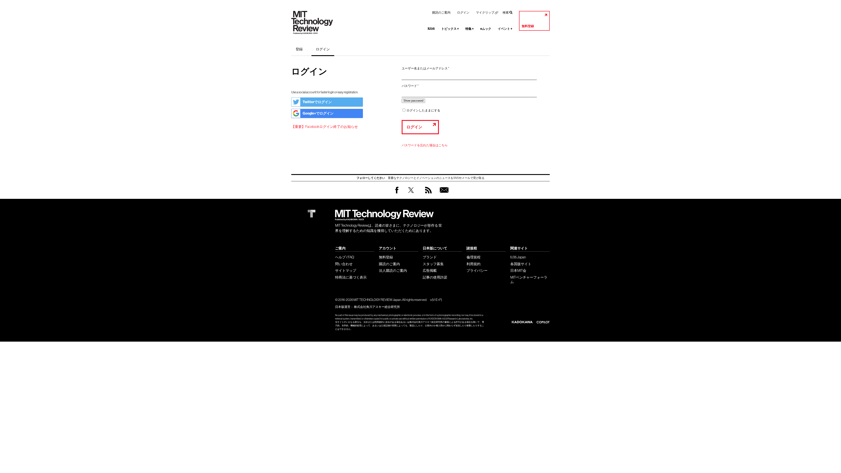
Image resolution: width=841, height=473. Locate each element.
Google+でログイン (318, 113)
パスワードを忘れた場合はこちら (425, 145)
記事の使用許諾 (435, 277)
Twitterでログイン (317, 102)
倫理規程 (473, 257)
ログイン (463, 12)
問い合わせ (344, 264)
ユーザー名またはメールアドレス (427, 68)
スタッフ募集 (433, 264)
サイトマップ (345, 270)
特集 (469, 29)
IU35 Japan (518, 257)
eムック (485, 29)
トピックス (450, 29)
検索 (506, 12)
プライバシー (477, 270)
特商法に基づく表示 (351, 277)
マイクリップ (485, 12)
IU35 (431, 29)
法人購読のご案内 (393, 270)
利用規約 (473, 264)
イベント (505, 29)
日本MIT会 (518, 270)
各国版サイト (520, 264)
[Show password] (413, 101)
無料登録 (528, 26)
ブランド (430, 257)
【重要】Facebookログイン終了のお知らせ (324, 127)
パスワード (411, 86)
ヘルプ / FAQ (344, 257)
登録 (299, 49)
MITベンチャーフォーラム (528, 279)
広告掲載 (430, 270)
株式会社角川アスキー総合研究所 (377, 307)
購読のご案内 (441, 12)
